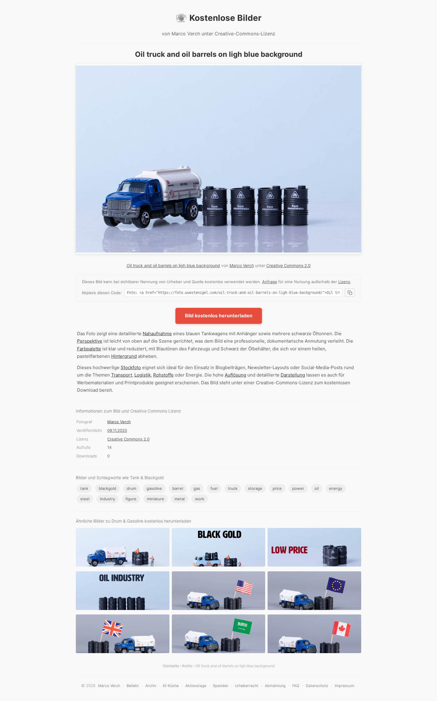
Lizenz (344, 281)
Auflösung (235, 375)
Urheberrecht (246, 685)
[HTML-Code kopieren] (350, 292)
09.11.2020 (117, 430)
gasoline (154, 488)
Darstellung (293, 375)
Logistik (142, 375)
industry (107, 498)
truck (233, 488)
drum (131, 488)
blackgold (107, 488)
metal (180, 498)
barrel (177, 488)
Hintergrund (124, 356)
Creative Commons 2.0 (288, 265)
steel (84, 498)
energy (335, 488)
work (199, 498)
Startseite (171, 666)
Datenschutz (317, 685)
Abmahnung (275, 685)
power (298, 488)
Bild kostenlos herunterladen (218, 316)
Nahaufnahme (157, 333)
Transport (121, 375)
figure (130, 498)
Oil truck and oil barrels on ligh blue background (173, 265)
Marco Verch (241, 265)
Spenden (220, 685)
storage (255, 488)
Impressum (344, 685)
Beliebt (133, 685)
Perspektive (89, 341)
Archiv (187, 666)
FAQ (295, 685)
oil (317, 488)
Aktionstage (195, 685)
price (277, 488)
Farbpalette (89, 349)
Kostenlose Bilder (225, 18)
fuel (214, 488)
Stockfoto (131, 367)
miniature (155, 498)
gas (197, 488)
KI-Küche (171, 685)
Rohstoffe (163, 375)
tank (84, 488)
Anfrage (269, 281)
